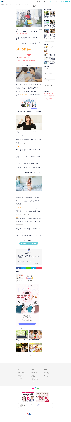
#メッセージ (45, 96)
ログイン (63, 1)
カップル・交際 (47, 80)
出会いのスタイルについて (21, 372)
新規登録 (68, 1)
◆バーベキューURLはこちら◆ (20, 143)
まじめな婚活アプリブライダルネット (5, 4)
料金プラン (57, 1)
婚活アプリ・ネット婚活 (52, 28)
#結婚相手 (51, 98)
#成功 (47, 93)
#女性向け (52, 96)
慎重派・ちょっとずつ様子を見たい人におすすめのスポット (26, 60)
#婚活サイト (45, 95)
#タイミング (17, 33)
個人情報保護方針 (46, 372)
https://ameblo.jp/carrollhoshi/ (22, 262)
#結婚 (45, 93)
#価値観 (49, 96)
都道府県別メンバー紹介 (34, 378)
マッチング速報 (20, 375)
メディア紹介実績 (33, 381)
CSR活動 (45, 369)
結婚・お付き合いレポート (48, 85)
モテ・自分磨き (47, 75)
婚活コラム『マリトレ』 (12, 4)
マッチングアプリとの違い (21, 376)
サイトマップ (46, 375)
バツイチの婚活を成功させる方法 (35, 373)
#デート (23, 33)
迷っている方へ (33, 375)
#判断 (20, 33)
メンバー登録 (46, 376)
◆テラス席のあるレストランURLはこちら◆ (22, 214)
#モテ (52, 93)
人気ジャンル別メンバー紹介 (34, 379)
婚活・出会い (45, 27)
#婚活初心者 (52, 95)
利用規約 (45, 370)
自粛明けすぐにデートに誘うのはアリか (23, 57)
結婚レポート (52, 1)
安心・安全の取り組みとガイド (22, 373)
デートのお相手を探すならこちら (28, 243)
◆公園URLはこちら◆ (19, 204)
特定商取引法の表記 (46, 373)
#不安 (26, 33)
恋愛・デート (17, 4)
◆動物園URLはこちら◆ (19, 224)
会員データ (46, 1)
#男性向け (45, 98)
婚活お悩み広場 (33, 370)
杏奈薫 (28, 253)
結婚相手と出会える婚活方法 (34, 372)
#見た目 (49, 95)
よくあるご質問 (20, 378)
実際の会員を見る (39, 1)
